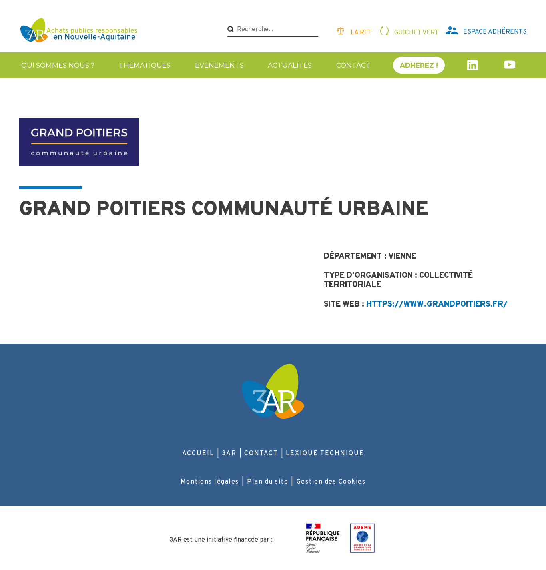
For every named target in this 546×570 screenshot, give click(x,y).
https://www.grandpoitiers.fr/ (437, 304)
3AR (229, 454)
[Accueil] (79, 31)
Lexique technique (325, 454)
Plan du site (267, 482)
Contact (353, 65)
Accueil (198, 454)
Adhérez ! (419, 65)
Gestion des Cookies (331, 482)
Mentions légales (210, 482)
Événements (219, 65)
